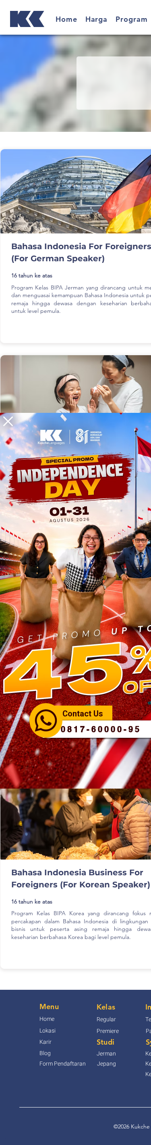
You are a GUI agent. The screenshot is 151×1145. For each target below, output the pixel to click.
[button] (8, 421)
